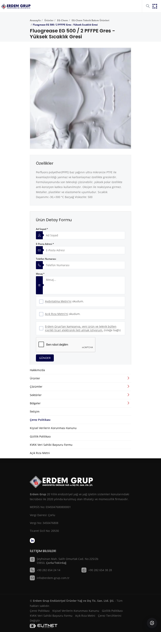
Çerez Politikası (40, 420)
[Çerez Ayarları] (152, 623)
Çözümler (36, 386)
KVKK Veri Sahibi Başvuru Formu (51, 445)
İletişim (34, 411)
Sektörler (36, 395)
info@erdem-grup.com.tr (53, 578)
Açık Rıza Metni (40, 453)
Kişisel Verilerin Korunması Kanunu (53, 428)
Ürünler (48, 20)
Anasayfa (35, 20)
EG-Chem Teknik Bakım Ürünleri (90, 20)
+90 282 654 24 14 (48, 570)
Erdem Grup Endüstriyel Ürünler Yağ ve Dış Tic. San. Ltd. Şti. (73, 601)
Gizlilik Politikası (40, 436)
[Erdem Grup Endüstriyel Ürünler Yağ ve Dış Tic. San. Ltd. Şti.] (15, 6)
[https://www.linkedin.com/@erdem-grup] (32, 540)
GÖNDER (45, 358)
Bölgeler (35, 403)
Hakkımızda (37, 370)
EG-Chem (62, 20)
